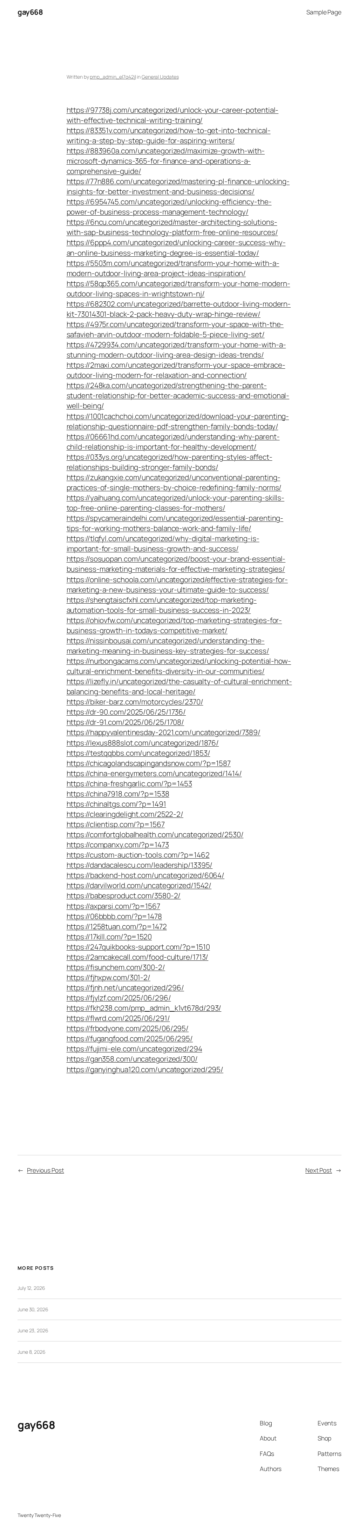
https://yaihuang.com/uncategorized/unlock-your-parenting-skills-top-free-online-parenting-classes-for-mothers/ (176, 503)
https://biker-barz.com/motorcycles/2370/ (135, 702)
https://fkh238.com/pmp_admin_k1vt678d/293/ (144, 1008)
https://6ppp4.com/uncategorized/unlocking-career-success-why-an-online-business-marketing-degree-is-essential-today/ (176, 247)
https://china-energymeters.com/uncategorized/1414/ (154, 773)
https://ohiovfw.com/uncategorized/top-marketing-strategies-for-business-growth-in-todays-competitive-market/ (174, 625)
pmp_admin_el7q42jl (113, 76)
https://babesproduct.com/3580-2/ (124, 895)
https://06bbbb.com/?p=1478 (114, 916)
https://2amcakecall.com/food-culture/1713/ (138, 957)
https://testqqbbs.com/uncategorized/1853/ (138, 753)
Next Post (318, 1170)
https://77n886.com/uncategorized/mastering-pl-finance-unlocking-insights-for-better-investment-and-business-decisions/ (178, 186)
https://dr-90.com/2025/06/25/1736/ (126, 712)
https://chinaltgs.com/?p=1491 (116, 804)
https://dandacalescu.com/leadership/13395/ (140, 865)
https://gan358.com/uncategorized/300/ (132, 1059)
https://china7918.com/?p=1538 (118, 794)
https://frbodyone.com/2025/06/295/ (128, 1028)
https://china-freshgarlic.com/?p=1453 (129, 783)
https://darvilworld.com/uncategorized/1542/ (139, 885)
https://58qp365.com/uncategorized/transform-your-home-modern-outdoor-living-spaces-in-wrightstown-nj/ (178, 288)
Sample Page (323, 12)
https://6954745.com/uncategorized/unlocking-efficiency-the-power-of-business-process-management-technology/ (169, 207)
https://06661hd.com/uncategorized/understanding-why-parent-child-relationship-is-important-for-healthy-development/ (173, 442)
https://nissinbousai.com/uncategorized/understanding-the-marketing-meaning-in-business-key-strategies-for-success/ (168, 646)
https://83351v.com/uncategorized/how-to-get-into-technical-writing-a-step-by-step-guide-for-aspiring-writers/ (169, 135)
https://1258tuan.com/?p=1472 (117, 926)
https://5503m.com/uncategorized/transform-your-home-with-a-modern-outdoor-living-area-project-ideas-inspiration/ (173, 268)
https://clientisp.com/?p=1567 (116, 824)
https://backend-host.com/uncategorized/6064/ (146, 875)
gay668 (30, 12)
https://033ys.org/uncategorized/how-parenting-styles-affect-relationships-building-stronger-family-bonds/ (169, 462)
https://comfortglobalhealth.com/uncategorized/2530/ (155, 834)
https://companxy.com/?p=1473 (118, 844)
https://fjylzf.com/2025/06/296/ (119, 998)
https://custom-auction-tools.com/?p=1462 (138, 855)
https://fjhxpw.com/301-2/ (109, 977)
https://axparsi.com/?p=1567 (113, 906)
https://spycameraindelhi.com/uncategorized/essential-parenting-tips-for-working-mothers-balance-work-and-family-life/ (175, 523)
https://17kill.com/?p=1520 (109, 936)
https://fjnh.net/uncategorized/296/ (125, 987)
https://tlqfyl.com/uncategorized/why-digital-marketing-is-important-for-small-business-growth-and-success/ (163, 543)
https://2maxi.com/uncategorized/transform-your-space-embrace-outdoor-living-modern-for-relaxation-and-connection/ (176, 370)
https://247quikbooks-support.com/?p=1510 (138, 947)
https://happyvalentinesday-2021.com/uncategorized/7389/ (164, 732)
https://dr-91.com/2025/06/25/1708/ (125, 722)
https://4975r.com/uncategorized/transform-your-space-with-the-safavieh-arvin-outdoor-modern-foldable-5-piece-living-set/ (175, 329)
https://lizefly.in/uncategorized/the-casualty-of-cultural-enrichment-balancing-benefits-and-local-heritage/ (179, 686)
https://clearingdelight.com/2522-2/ (125, 814)
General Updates (160, 76)
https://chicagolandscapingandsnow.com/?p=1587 (149, 763)
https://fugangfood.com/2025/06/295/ (130, 1038)
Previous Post (45, 1170)
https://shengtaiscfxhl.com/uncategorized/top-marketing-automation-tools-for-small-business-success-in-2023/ (162, 605)
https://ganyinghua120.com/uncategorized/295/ (145, 1069)
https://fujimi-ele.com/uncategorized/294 (134, 1048)
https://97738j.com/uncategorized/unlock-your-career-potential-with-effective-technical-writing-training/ (173, 115)
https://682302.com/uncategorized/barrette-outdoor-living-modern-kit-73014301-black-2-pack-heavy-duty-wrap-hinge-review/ (179, 309)
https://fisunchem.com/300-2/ (116, 967)
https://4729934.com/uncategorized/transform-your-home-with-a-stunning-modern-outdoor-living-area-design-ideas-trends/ (176, 350)
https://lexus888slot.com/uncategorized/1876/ (143, 743)
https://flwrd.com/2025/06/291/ (118, 1018)
